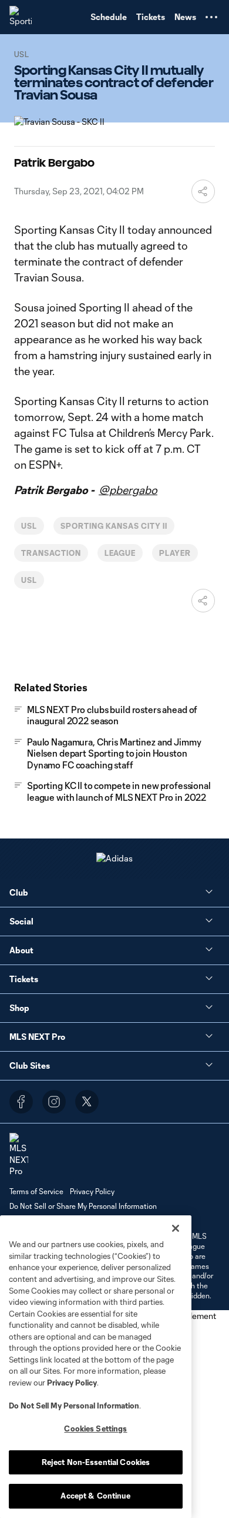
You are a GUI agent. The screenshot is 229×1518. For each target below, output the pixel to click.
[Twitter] (87, 1101)
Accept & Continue (95, 1495)
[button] (211, 17)
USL (29, 526)
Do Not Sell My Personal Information (74, 1405)
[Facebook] (21, 1101)
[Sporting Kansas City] (20, 17)
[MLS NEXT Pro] (18, 1155)
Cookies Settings (95, 1428)
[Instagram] (54, 1101)
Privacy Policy (72, 1382)
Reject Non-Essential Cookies (96, 1462)
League (120, 553)
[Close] (175, 1228)
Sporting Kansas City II (113, 526)
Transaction (51, 553)
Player (175, 553)
